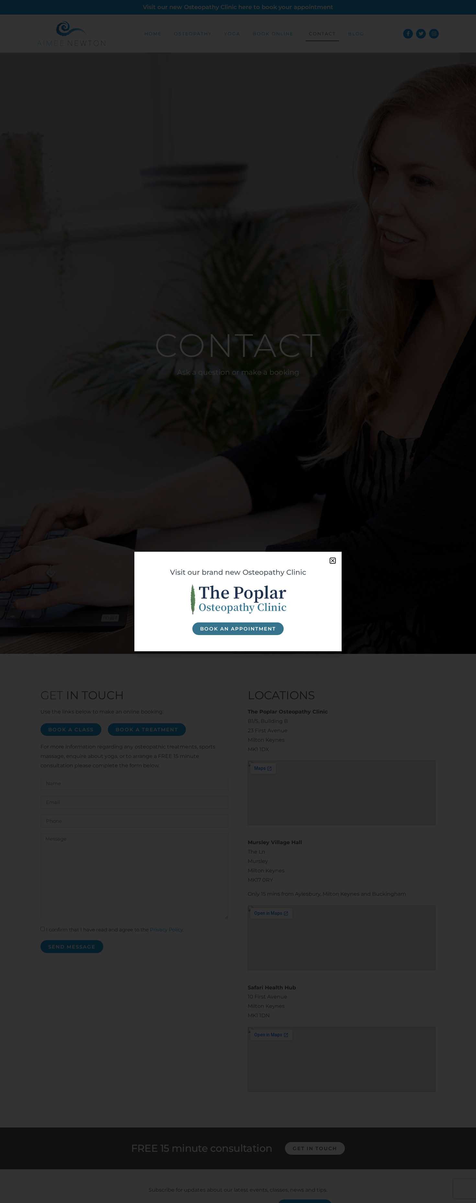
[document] (238, 601)
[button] (332, 560)
